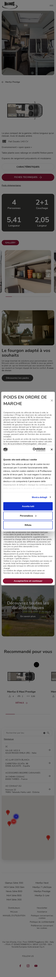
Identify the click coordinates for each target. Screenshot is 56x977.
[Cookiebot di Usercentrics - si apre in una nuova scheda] (34, 449)
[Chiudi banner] (52, 449)
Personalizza (26, 515)
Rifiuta (28, 525)
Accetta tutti (28, 506)
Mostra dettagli (39, 497)
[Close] (52, 400)
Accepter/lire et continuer (28, 581)
